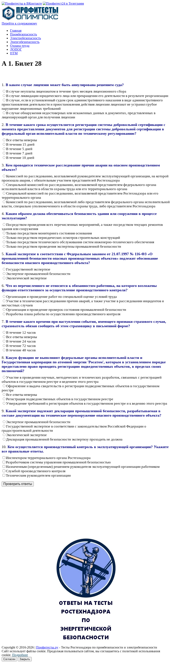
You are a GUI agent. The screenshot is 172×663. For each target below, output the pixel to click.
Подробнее (20, 655)
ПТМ (14, 53)
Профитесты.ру (47, 647)
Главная (15, 30)
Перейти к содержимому (19, 23)
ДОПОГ (16, 49)
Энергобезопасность (24, 42)
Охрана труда (19, 45)
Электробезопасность (25, 38)
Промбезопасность (23, 34)
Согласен (9, 659)
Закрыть (25, 659)
